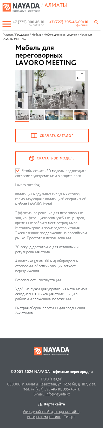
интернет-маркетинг (43, 416)
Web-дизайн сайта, (38, 411)
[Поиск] (96, 22)
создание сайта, (67, 411)
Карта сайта (54, 404)
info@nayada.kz (58, 394)
